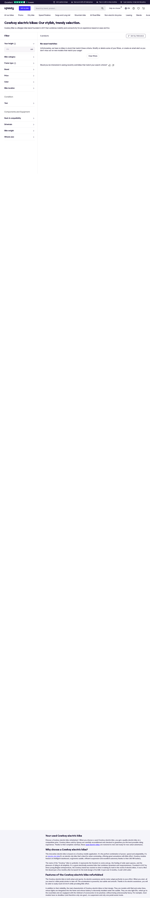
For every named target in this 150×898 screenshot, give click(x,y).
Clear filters (93, 56)
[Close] (77, 1)
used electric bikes (93, 845)
